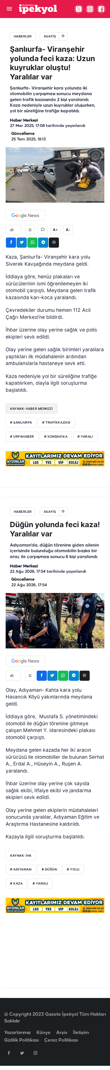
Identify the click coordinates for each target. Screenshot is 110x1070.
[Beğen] (13, 230)
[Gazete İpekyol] (38, 8)
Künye (43, 1032)
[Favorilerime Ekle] (30, 230)
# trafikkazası (56, 422)
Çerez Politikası (61, 1040)
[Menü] (9, 9)
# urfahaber (22, 436)
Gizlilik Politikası (21, 1040)
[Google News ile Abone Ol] (25, 215)
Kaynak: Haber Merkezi (31, 409)
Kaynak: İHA (21, 856)
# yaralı (85, 436)
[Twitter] (22, 1052)
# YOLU (73, 869)
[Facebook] (8, 1052)
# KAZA (16, 883)
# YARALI (40, 883)
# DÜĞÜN (49, 869)
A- (68, 230)
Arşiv (61, 1032)
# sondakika (55, 436)
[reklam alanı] (55, 458)
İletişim (81, 1032)
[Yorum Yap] (43, 230)
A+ (55, 230)
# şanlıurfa (21, 422)
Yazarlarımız (17, 1032)
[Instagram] (35, 1052)
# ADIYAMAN (21, 869)
